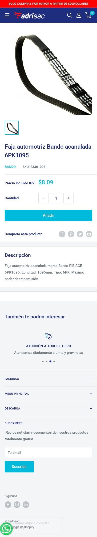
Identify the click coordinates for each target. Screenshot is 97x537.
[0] (88, 15)
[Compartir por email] (89, 234)
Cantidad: (12, 198)
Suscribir (19, 466)
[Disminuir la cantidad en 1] (43, 198)
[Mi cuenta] (79, 15)
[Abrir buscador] (69, 15)
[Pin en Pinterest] (71, 234)
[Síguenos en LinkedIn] (26, 504)
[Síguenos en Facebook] (8, 504)
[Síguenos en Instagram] (17, 504)
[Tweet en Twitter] (80, 234)
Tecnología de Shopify (19, 527)
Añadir (48, 215)
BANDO (10, 167)
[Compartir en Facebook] (62, 234)
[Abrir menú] (7, 15)
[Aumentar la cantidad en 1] (68, 198)
